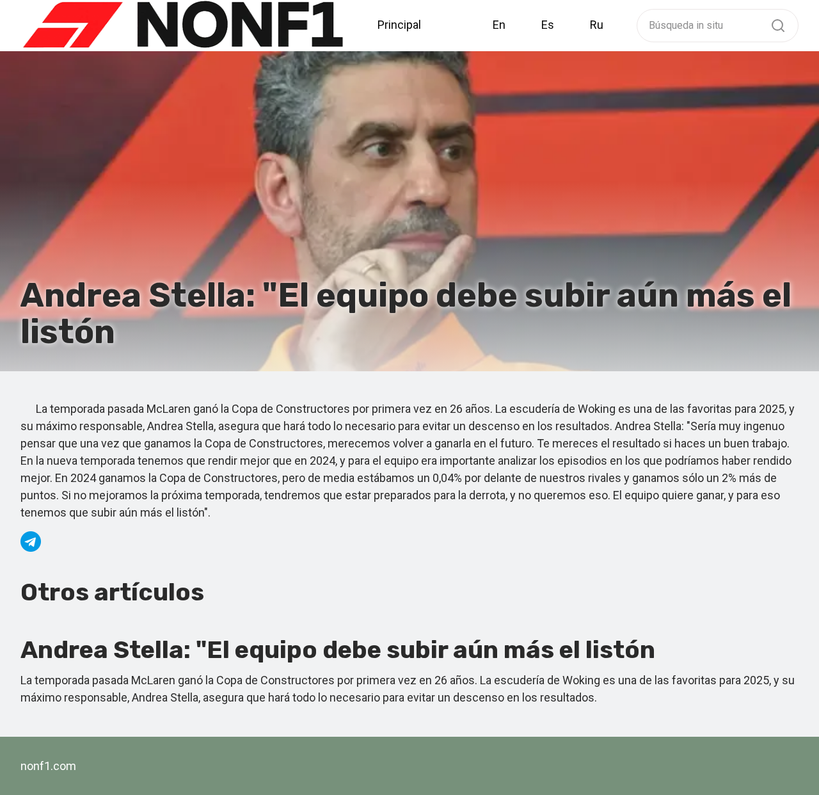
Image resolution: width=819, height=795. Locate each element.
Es (547, 24)
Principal (399, 24)
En (499, 24)
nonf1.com (48, 766)
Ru (596, 24)
